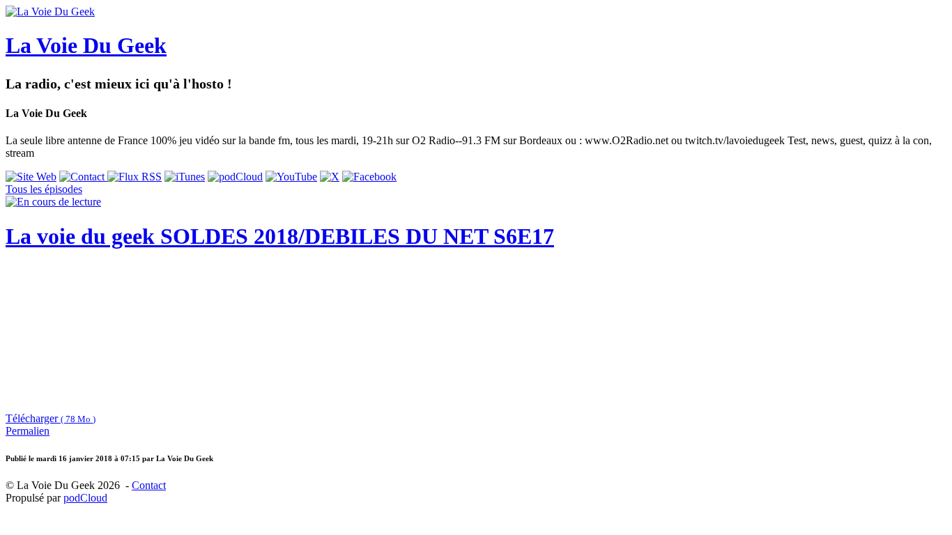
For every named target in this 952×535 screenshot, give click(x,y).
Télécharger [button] (50, 418)
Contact (149, 485)
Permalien (27, 431)
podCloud (85, 498)
